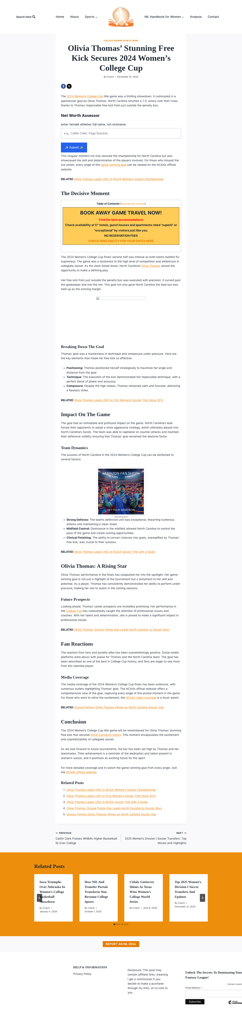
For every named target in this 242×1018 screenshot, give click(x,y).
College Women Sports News (121, 40)
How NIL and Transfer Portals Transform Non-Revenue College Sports (96, 891)
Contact (213, 16)
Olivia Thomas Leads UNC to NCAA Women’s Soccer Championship (118, 179)
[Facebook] (63, 86)
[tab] (114, 924)
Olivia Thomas (150, 266)
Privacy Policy (82, 974)
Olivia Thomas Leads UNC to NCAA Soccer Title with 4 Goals (114, 551)
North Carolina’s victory (106, 735)
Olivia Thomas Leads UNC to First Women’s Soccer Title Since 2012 (118, 400)
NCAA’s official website (81, 772)
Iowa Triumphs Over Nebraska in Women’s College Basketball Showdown (52, 891)
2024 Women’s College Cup (85, 96)
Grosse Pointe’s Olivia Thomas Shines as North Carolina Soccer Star (119, 707)
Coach (110, 76)
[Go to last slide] (39, 898)
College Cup (74, 611)
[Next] (202, 898)
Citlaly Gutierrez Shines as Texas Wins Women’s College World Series (142, 891)
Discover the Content (133, 203)
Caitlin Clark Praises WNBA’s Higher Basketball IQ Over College (86, 838)
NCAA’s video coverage (141, 697)
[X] (69, 86)
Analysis (196, 16)
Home (60, 16)
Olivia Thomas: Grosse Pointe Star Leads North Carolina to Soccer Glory (122, 629)
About (74, 16)
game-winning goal (113, 164)
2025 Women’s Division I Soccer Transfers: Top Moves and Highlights (155, 838)
